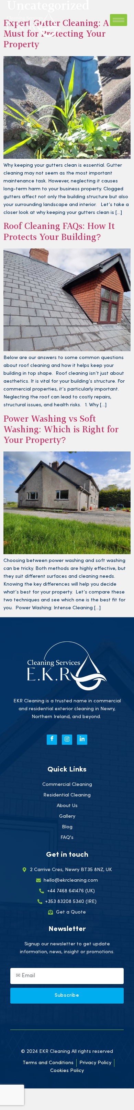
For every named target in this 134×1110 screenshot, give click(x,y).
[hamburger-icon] (118, 20)
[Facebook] (52, 740)
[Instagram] (67, 740)
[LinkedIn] (82, 740)
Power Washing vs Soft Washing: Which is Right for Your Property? (61, 430)
